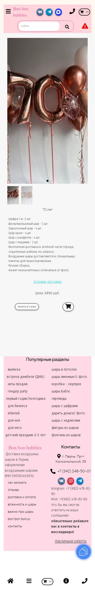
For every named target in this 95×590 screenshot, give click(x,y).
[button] (47, 181)
